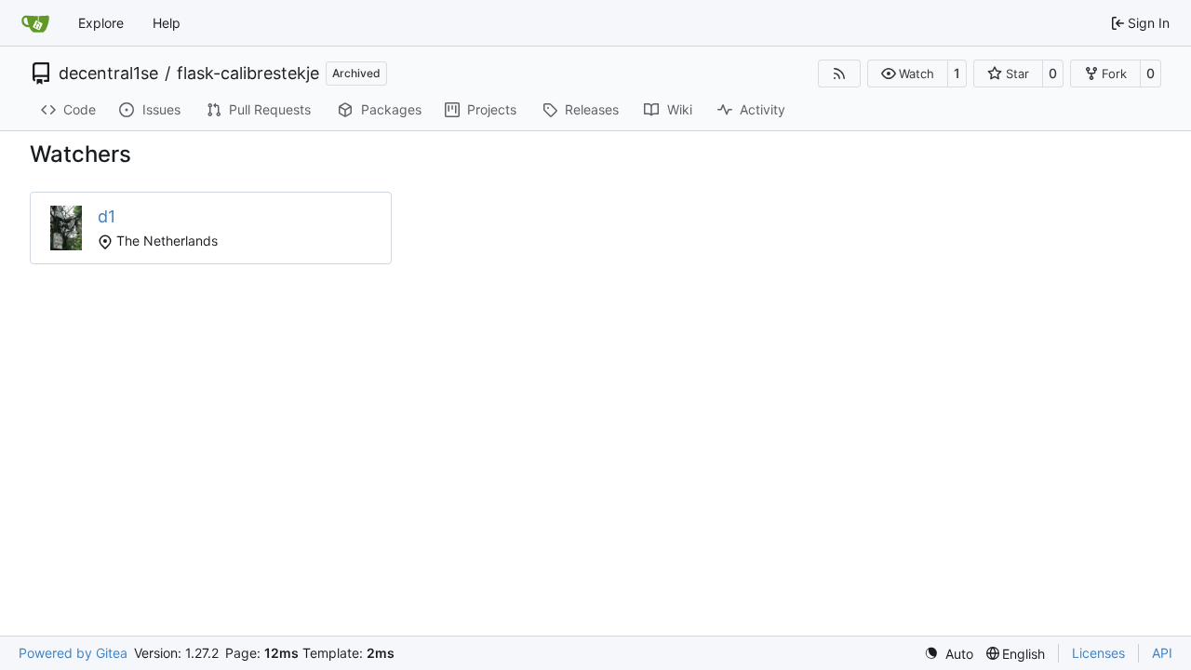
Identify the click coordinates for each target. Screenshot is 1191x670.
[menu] (948, 654)
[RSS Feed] (839, 73)
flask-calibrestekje (248, 73)
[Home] (35, 23)
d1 (106, 216)
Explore (101, 23)
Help (167, 23)
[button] (907, 73)
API (1162, 653)
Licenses (1098, 653)
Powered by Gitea (73, 653)
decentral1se (108, 73)
